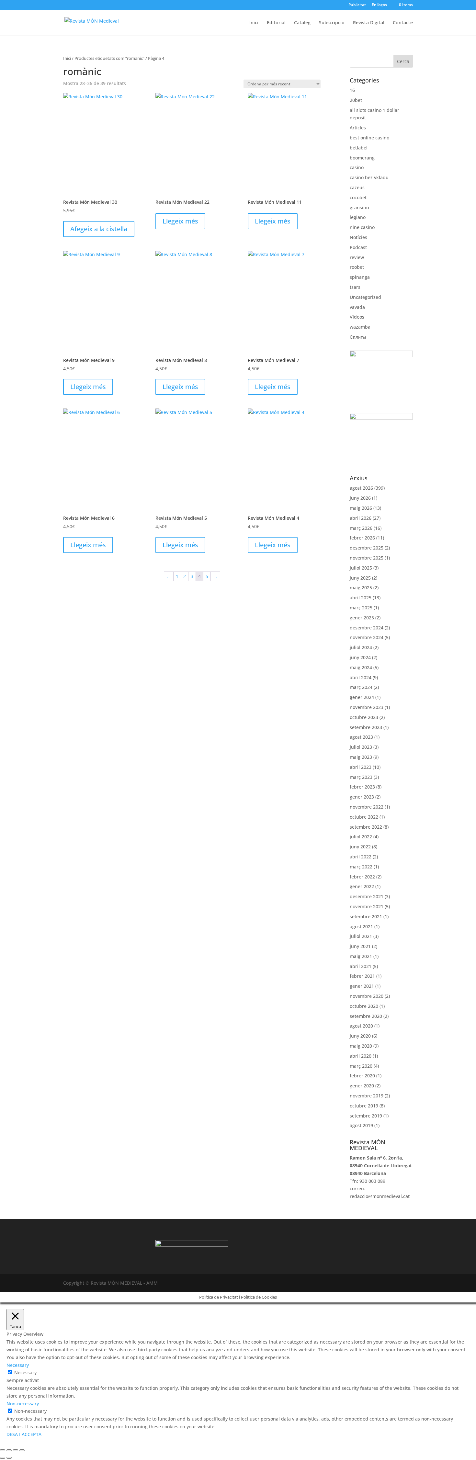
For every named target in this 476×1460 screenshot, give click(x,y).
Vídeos (357, 317)
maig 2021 (361, 956)
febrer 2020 (362, 1076)
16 (352, 90)
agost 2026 (361, 488)
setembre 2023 (366, 727)
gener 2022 (362, 886)
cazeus (357, 187)
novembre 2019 (366, 1096)
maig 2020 (361, 1046)
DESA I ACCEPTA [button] (23, 1434)
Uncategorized (365, 297)
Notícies (358, 237)
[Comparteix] (15, 1450)
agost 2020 (361, 1026)
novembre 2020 (366, 996)
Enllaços (379, 5)
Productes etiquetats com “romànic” (109, 58)
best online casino (369, 138)
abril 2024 (360, 677)
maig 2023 (361, 757)
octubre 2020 (364, 1006)
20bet (356, 100)
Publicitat (357, 5)
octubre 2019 (364, 1106)
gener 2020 (362, 1086)
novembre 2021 (366, 906)
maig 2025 (361, 587)
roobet (357, 267)
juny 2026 (360, 498)
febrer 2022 (362, 877)
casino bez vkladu (369, 177)
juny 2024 (360, 657)
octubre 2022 (364, 817)
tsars (355, 287)
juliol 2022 (361, 837)
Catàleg (302, 23)
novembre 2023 (366, 707)
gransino (359, 207)
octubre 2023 (364, 717)
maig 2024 (361, 667)
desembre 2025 (366, 548)
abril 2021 (360, 966)
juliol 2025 (361, 568)
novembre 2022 (366, 807)
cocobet (358, 197)
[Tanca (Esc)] (22, 1450)
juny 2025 (360, 578)
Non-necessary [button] (22, 1403)
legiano (358, 217)
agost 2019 (361, 1125)
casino (357, 167)
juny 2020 (360, 1036)
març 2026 (361, 528)
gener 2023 (362, 797)
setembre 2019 (366, 1116)
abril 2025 (360, 597)
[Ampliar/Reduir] (2, 1450)
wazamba (360, 327)
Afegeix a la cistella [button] (98, 228)
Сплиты (358, 337)
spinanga (360, 277)
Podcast (358, 247)
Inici (253, 23)
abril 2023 (360, 767)
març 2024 (361, 687)
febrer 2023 (362, 787)
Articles (358, 128)
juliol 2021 (361, 936)
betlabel (359, 148)
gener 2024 (362, 697)
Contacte (403, 23)
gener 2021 (362, 986)
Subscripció (332, 23)
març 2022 (361, 867)
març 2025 (361, 608)
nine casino (362, 227)
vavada (357, 307)
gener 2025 (362, 618)
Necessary (25, 1372)
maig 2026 (361, 508)
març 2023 (361, 777)
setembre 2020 (366, 1016)
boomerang (362, 158)
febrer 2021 (362, 976)
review (357, 257)
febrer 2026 (362, 538)
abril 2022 (360, 857)
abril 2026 (360, 518)
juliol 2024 (361, 647)
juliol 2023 (361, 747)
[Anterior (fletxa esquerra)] (2, 1458)
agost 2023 (361, 737)
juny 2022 (360, 847)
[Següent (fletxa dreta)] (9, 1458)
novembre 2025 (366, 558)
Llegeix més (180, 221)
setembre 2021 (366, 916)
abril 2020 (360, 1056)
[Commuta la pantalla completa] (9, 1450)
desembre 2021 (366, 896)
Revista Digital (368, 23)
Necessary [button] (17, 1365)
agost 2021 (361, 926)
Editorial (276, 23)
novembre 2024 (366, 637)
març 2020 (361, 1066)
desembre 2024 (366, 628)
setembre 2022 (366, 827)
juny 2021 (360, 946)
